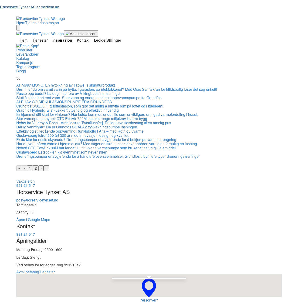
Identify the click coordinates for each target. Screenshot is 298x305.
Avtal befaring (27, 272)
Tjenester (33, 22)
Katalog (22, 58)
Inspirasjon (50, 22)
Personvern (149, 300)
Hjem (20, 22)
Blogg (21, 71)
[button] (149, 287)
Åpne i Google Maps (33, 219)
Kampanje (24, 62)
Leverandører (27, 54)
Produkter (24, 50)
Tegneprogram (28, 66)
